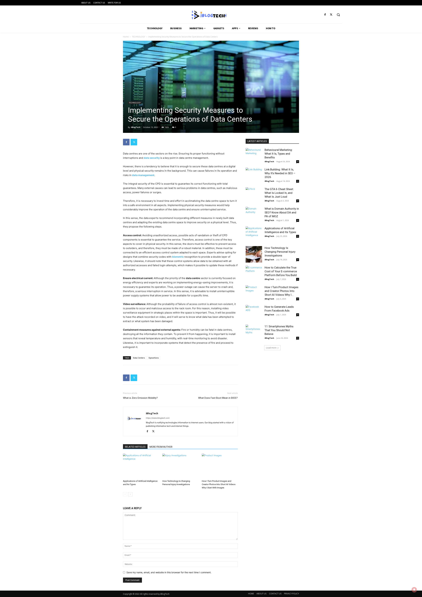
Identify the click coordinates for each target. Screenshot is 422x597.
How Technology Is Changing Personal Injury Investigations (280, 251)
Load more (271, 347)
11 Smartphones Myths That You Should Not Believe (279, 330)
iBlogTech (135, 127)
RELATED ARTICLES (135, 447)
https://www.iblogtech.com (158, 418)
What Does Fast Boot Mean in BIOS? (218, 397)
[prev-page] (125, 494)
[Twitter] (331, 15)
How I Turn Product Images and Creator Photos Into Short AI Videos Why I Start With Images (218, 484)
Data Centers (139, 358)
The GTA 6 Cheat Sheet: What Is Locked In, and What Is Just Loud (279, 192)
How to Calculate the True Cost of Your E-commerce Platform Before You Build (281, 271)
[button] (338, 15)
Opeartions (154, 358)
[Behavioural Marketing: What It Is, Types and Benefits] (254, 156)
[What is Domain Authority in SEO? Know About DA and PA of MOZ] (254, 215)
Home (126, 36)
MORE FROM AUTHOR (161, 447)
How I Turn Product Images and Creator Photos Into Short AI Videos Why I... (281, 290)
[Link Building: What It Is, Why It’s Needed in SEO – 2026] (254, 176)
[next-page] (130, 494)
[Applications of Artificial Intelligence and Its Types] (141, 466)
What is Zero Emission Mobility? (140, 397)
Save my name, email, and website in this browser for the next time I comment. (168, 572)
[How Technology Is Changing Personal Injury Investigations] (180, 466)
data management (143, 175)
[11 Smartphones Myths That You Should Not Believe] (254, 333)
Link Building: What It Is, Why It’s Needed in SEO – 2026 (280, 173)
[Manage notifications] (414, 589)
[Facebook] (325, 15)
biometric (178, 256)
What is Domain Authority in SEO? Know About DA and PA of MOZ (282, 212)
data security (152, 157)
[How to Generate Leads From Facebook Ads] (254, 313)
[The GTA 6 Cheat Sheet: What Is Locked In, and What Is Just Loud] (254, 195)
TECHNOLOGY (138, 36)
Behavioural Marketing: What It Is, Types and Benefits (279, 153)
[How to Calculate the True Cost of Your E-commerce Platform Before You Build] (254, 274)
